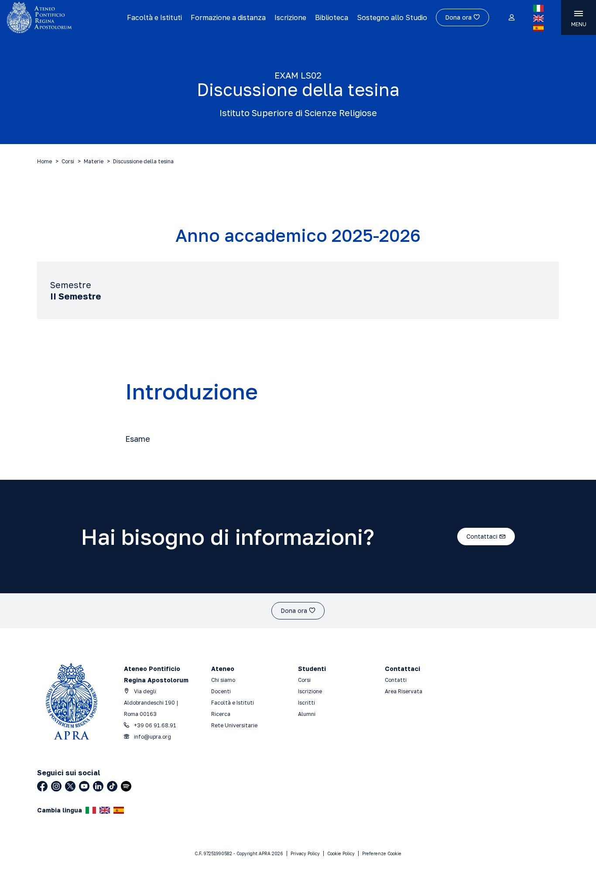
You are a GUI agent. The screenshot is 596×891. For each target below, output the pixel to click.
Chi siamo (223, 680)
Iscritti (306, 702)
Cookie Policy (341, 853)
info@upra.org (152, 736)
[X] (70, 786)
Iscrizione (290, 17)
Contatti (396, 680)
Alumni (306, 714)
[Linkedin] (98, 786)
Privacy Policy (305, 853)
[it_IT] (538, 8)
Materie (93, 161)
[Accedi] (511, 17)
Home (44, 161)
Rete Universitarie (234, 725)
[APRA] (63, 17)
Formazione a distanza (228, 17)
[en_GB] (538, 18)
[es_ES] (538, 27)
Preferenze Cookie (381, 853)
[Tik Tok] (112, 786)
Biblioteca (331, 17)
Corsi (68, 161)
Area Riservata (403, 691)
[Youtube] (84, 786)
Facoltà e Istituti (154, 17)
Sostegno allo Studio (392, 17)
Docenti (221, 691)
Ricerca (220, 714)
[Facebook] (42, 786)
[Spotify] (126, 786)
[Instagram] (56, 786)
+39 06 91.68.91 (154, 725)
